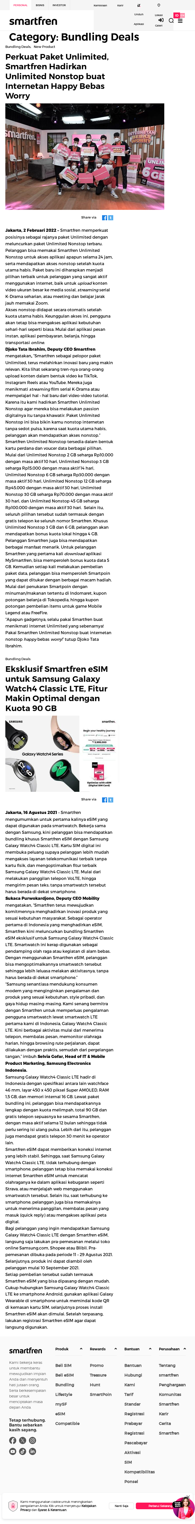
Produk (62, 1349)
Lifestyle (63, 1394)
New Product (44, 47)
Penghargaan (172, 1384)
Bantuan (131, 1349)
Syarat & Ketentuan (52, 1510)
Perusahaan (169, 1349)
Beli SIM (63, 1365)
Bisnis (40, 5)
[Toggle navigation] (180, 20)
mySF (61, 1404)
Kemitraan (100, 5)
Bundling (64, 1384)
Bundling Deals (17, 47)
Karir (120, 5)
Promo (97, 1365)
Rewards (98, 1349)
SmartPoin (101, 1394)
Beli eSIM (64, 1375)
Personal (20, 5)
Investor (59, 5)
